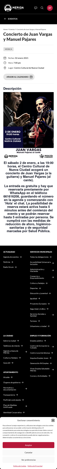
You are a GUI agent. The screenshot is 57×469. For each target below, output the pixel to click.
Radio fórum (8, 267)
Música (8, 49)
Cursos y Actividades (38, 376)
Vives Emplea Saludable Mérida (39, 370)
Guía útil (6, 363)
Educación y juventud (39, 293)
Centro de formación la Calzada (39, 347)
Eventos (12, 18)
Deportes (34, 288)
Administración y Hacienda (37, 270)
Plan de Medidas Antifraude (10, 406)
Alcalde (6, 377)
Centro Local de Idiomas (40, 353)
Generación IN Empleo (39, 363)
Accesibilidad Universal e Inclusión (40, 263)
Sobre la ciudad (9, 341)
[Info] (35, 8)
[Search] (42, 7)
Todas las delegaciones (39, 257)
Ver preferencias (28, 460)
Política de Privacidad (35, 466)
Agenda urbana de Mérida (10, 352)
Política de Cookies (19, 466)
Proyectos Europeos (38, 304)
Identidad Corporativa (12, 412)
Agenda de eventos (11, 257)
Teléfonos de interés (11, 346)
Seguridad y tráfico (37, 309)
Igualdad (33, 298)
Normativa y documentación (9, 389)
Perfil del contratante (12, 400)
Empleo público (36, 341)
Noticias (6, 262)
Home (5, 29)
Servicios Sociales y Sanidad (38, 315)
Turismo (33, 321)
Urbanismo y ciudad (38, 326)
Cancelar (28, 452)
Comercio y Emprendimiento (37, 277)
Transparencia (9, 395)
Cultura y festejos (10, 358)
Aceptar (28, 445)
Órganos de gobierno (12, 382)
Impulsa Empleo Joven (39, 358)
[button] (53, 420)
